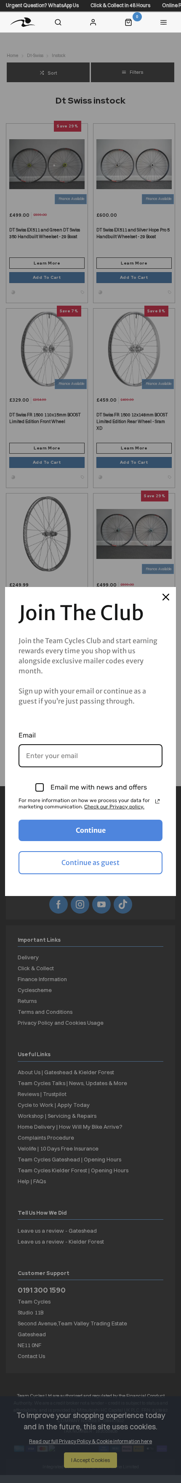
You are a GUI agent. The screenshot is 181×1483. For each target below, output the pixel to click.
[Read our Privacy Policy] (157, 801)
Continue (91, 830)
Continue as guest (90, 862)
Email (27, 735)
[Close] (166, 597)
